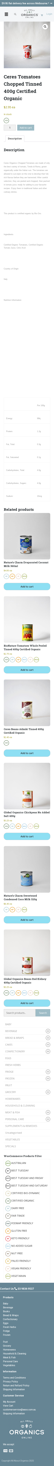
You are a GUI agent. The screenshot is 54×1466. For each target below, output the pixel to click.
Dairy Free (15, 1208)
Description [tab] (15, 138)
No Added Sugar (19, 1245)
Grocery (7, 1345)
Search (43, 1013)
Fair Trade (16, 1215)
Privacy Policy (10, 1381)
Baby (5, 1303)
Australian (16, 1163)
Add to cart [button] (27, 586)
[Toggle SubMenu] (48, 1031)
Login (49, 13)
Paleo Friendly (19, 1261)
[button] (6, 14)
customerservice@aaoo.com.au (19, 1409)
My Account (9, 1401)
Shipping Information (14, 1389)
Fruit (5, 1341)
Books (6, 1311)
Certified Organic (20, 1200)
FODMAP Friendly (19, 1223)
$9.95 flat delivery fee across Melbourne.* (25, 3)
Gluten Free (17, 1230)
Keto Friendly (18, 1238)
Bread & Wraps (11, 1315)
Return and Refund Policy (16, 1385)
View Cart (8, 1405)
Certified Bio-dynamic (23, 1193)
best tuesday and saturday (27, 1185)
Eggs (5, 1323)
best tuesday (18, 1170)
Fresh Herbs (9, 1327)
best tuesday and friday (24, 1178)
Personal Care (10, 1361)
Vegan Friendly (19, 1268)
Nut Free (15, 1253)
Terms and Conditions (14, 1377)
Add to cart (26, 127)
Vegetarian (16, 1276)
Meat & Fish (9, 1357)
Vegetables (9, 1365)
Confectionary (10, 1319)
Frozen (6, 1334)
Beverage (8, 1307)
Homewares (9, 1349)
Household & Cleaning (14, 1353)
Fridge (6, 1331)
